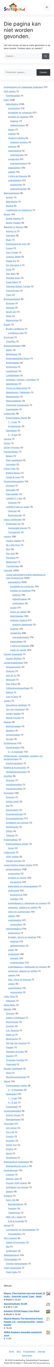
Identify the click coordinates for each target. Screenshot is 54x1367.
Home (11, 1351)
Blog (19, 1351)
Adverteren (27, 1355)
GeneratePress (43, 1363)
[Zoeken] (45, 56)
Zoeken (43, 72)
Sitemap (41, 1351)
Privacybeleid (29, 1351)
